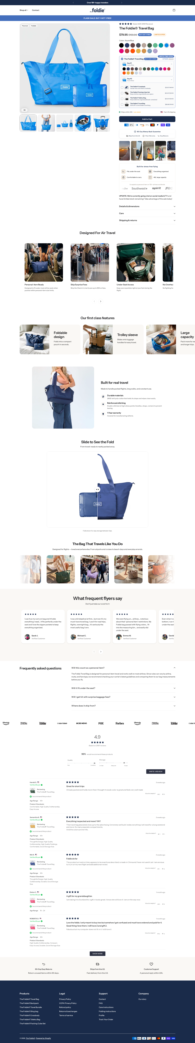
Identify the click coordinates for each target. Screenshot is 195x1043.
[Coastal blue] (149, 51)
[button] (73, 2)
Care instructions (106, 1007)
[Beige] (144, 45)
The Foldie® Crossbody (29, 1015)
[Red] (127, 51)
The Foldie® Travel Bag (45, 792)
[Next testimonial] (100, 651)
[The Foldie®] (97, 10)
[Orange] (132, 51)
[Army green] (149, 45)
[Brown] (132, 45)
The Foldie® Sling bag (29, 1011)
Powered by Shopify (43, 1038)
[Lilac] (155, 51)
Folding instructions (107, 1011)
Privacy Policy (65, 999)
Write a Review (156, 772)
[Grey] (138, 45)
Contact (102, 999)
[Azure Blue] (166, 45)
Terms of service (66, 1015)
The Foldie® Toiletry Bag (30, 1019)
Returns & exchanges (68, 1011)
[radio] (147, 82)
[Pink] (121, 51)
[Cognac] (144, 51)
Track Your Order (106, 1019)
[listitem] (124, 150)
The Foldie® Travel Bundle (31, 1007)
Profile (101, 1015)
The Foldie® (30, 1038)
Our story (142, 999)
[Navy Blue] (127, 45)
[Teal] (161, 45)
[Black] (121, 45)
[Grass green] (155, 45)
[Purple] (172, 45)
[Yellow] (138, 51)
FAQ (101, 1003)
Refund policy (65, 1007)
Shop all (23, 10)
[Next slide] (100, 301)
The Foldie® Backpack (29, 1003)
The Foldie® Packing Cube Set (32, 1023)
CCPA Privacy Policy (67, 1003)
